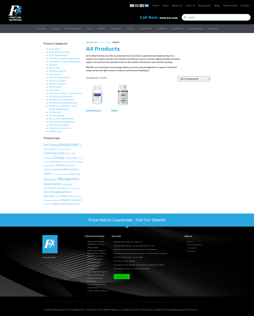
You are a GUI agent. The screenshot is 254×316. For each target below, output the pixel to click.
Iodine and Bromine (95, 278)
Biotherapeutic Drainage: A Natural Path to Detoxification (136, 250)
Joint (47, 173)
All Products (41, 29)
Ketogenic (64, 174)
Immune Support (57, 83)
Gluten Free (71, 162)
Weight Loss (212, 29)
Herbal (79, 162)
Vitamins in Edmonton (60, 128)
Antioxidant (69, 144)
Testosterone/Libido (195, 29)
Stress (64, 196)
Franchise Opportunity (194, 244)
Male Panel (91, 281)
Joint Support (56, 174)
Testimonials (230, 5)
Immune (71, 165)
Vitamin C (76, 200)
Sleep (58, 196)
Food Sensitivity (93, 265)
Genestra (55, 161)
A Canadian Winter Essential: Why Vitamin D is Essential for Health (139, 265)
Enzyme (68, 158)
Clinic (188, 5)
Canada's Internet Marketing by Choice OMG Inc (175, 309)
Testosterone (75, 196)
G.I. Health (91, 269)
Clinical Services (192, 248)
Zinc (77, 204)
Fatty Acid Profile (93, 262)
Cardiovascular (54, 153)
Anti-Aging (55, 29)
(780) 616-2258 (48, 257)
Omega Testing (93, 288)
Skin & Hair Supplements (61, 118)
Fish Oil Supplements (59, 77)
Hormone (61, 165)
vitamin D (48, 204)
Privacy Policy (191, 251)
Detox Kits (101, 29)
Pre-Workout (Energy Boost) (63, 102)
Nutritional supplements (61, 96)
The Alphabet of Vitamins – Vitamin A (128, 242)
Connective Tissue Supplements (65, 61)
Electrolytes (55, 74)
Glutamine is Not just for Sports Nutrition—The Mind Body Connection (140, 253)
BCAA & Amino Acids (73, 29)
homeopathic (49, 165)
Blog (217, 5)
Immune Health (52, 169)
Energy (59, 158)
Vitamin (65, 200)
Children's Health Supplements (64, 58)
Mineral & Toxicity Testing (96, 284)
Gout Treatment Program (97, 272)
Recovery (49, 196)
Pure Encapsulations (57, 192)
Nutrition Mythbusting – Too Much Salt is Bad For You (134, 246)
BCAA (53, 149)
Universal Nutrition (52, 200)
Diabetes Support (58, 71)
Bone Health (61, 149)
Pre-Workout (162, 29)
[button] (122, 276)
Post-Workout (177, 29)
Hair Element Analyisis (95, 275)
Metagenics (68, 179)
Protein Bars (55, 112)
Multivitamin (52, 184)
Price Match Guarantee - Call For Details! (127, 220)
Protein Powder (145, 29)
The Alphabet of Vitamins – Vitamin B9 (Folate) (131, 269)
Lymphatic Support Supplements (65, 93)
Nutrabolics (61, 188)
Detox (68, 153)
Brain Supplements (58, 55)
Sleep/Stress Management (62, 121)
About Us (177, 5)
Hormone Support (58, 80)
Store (165, 5)
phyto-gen (70, 188)
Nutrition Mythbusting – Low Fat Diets (128, 257)
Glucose (64, 162)
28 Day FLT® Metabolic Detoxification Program (96, 243)
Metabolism (50, 179)
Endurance (48, 158)
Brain (68, 149)
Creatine (89, 29)
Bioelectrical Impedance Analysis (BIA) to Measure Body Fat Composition (96, 253)
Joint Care (130, 29)
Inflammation (115, 29)
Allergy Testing (92, 247)
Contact (245, 5)
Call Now (159, 17)
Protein (77, 188)
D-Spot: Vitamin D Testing (97, 291)
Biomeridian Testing (95, 259)
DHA (73, 153)
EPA (75, 158)
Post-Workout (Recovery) (61, 99)
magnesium (75, 174)
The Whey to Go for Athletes (124, 261)
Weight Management (63, 203)
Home (155, 5)
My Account (204, 5)
